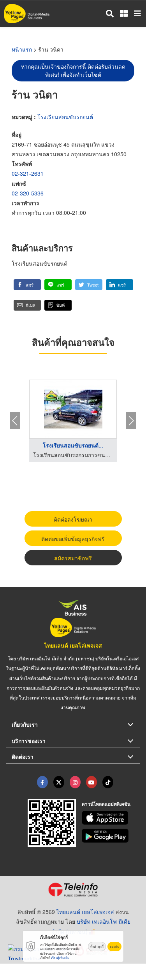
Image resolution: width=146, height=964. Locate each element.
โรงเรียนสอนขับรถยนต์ (65, 117)
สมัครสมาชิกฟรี (73, 558)
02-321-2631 (28, 173)
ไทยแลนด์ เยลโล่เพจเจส (73, 645)
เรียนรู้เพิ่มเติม (60, 957)
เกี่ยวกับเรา (25, 724)
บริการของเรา (29, 741)
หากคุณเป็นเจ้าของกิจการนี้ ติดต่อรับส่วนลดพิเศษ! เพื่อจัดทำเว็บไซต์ (73, 70)
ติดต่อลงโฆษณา (73, 519)
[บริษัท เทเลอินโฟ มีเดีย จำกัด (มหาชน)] (73, 889)
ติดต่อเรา (22, 756)
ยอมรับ (114, 946)
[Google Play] (111, 836)
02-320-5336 (28, 193)
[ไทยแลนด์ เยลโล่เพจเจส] (58, 782)
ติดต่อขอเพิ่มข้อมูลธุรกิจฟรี (73, 538)
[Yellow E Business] (42, 782)
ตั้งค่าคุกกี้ (97, 946)
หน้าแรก (22, 49)
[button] (27, 284)
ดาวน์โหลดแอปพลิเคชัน (106, 803)
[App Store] (111, 818)
